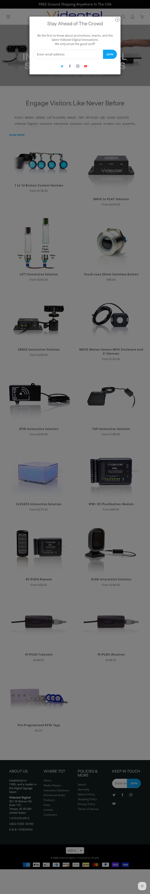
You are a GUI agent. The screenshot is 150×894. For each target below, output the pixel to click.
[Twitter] (62, 66)
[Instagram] (77, 66)
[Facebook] (70, 66)
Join (110, 54)
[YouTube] (85, 66)
